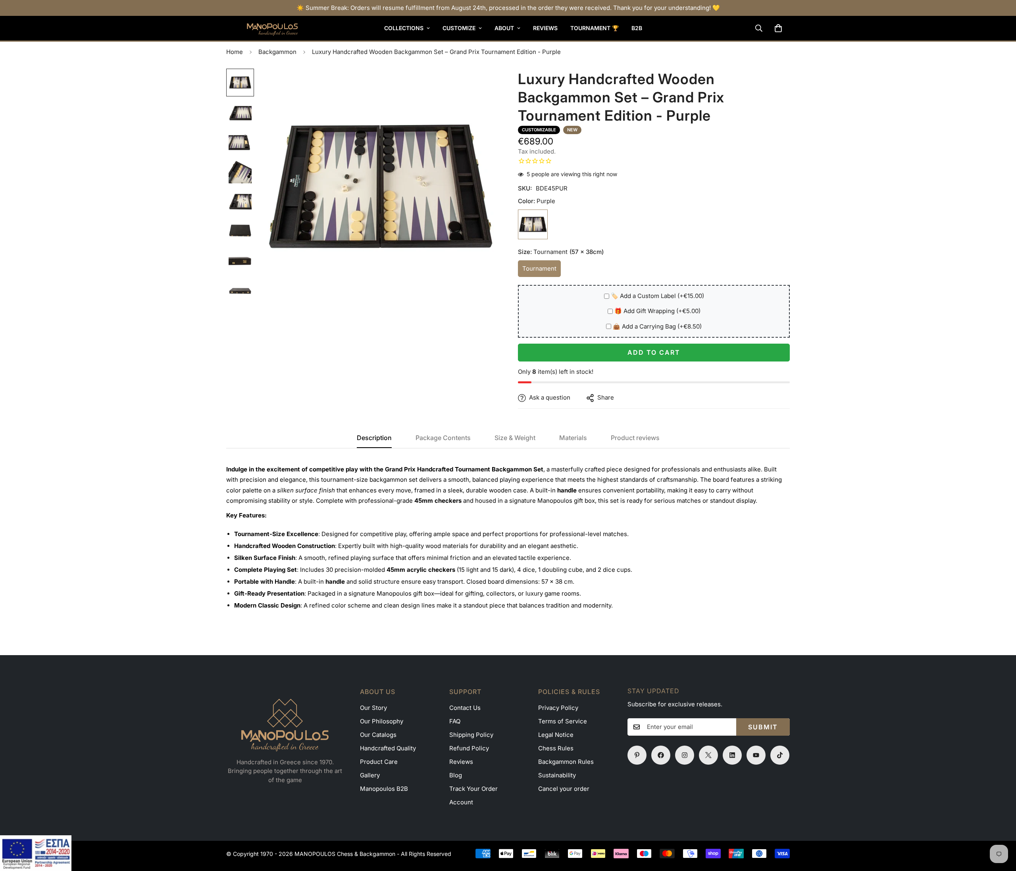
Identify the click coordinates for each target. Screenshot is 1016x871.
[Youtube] (756, 755)
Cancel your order (563, 788)
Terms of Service (562, 721)
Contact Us (465, 707)
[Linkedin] (732, 755)
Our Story (373, 707)
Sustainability (557, 775)
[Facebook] (660, 755)
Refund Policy (469, 748)
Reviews (545, 28)
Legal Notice (555, 734)
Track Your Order (473, 788)
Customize (459, 28)
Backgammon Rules (566, 761)
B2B (636, 28)
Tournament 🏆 (594, 28)
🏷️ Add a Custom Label (657, 296)
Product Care (379, 761)
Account (461, 802)
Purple (533, 225)
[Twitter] (708, 755)
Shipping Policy (471, 734)
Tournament (541, 271)
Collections (403, 28)
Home (234, 52)
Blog (455, 775)
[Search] (759, 28)
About (504, 28)
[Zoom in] (481, 85)
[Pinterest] (637, 755)
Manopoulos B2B (384, 788)
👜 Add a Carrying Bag (657, 327)
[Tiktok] (779, 755)
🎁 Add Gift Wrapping (657, 311)
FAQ (454, 721)
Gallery (370, 775)
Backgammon (277, 52)
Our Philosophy (381, 721)
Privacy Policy (558, 707)
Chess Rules (555, 748)
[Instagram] (684, 755)
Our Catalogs (378, 734)
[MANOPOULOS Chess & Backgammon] (262, 28)
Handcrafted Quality (388, 748)
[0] (778, 28)
